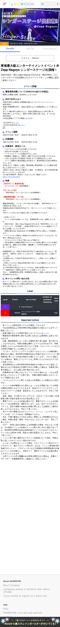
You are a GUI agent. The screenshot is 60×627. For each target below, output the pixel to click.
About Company (11, 585)
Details (10, 48)
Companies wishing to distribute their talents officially (26, 590)
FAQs (5, 609)
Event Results (50, 48)
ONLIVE (30, 48)
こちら (16, 123)
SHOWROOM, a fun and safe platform (22, 613)
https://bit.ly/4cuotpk (11, 177)
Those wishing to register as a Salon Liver (25, 596)
